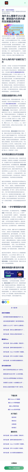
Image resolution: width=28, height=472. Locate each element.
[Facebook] (3, 302)
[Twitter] (5, 302)
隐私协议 (14, 420)
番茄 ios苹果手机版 (14, 406)
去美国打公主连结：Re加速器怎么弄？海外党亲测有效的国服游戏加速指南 (14, 382)
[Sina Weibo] (8, 302)
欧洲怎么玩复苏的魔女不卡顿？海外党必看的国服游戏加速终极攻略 (14, 387)
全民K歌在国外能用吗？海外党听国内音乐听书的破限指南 (14, 321)
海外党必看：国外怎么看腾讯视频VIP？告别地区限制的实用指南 (14, 329)
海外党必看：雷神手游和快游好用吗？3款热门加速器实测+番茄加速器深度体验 (14, 347)
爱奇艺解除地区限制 (11, 103)
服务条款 (14, 417)
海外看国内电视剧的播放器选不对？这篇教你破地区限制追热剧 (14, 317)
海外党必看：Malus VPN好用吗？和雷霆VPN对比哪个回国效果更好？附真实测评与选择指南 (14, 352)
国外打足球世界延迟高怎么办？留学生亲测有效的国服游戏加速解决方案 (14, 369)
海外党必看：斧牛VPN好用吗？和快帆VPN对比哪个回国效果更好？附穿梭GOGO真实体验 (14, 356)
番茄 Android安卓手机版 (14, 409)
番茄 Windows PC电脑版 (14, 399)
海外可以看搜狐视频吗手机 (17, 72)
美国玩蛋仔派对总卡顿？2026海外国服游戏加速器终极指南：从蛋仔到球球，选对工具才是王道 (14, 374)
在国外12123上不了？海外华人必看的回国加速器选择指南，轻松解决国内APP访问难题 (14, 325)
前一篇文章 (14, 307)
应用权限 (14, 424)
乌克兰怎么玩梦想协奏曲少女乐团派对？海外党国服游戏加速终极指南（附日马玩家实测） (14, 378)
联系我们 (14, 427)
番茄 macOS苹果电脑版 (14, 402)
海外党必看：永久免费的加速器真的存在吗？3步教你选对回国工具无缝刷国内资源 (14, 360)
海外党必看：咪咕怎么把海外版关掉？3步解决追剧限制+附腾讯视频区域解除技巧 (14, 334)
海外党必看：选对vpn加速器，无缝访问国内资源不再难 (14, 343)
